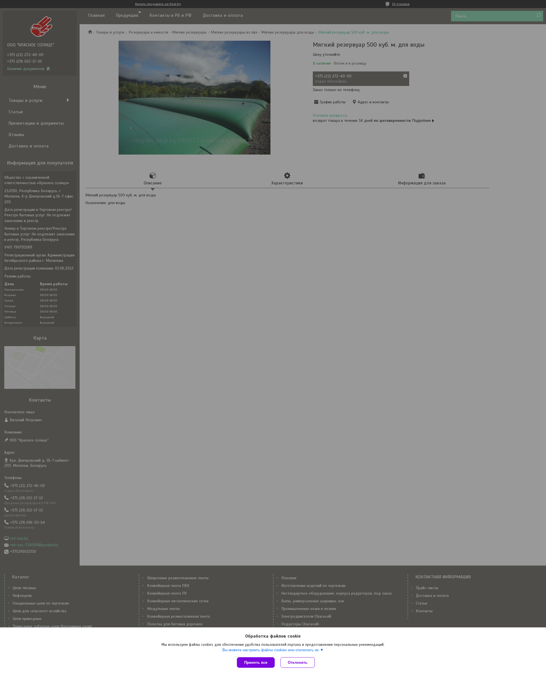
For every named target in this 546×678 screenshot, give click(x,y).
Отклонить (297, 662)
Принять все (255, 662)
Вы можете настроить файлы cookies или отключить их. (271, 650)
